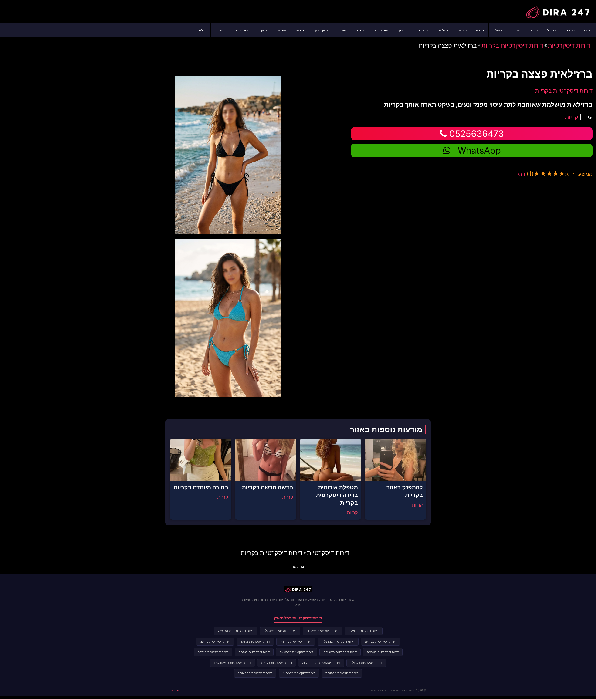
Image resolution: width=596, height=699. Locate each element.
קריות (571, 30)
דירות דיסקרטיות (569, 45)
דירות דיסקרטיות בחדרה (295, 641)
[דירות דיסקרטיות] (558, 10)
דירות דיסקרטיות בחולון (255, 641)
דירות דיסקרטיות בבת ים (380, 641)
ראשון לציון (322, 30)
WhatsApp (479, 150)
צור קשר (298, 566)
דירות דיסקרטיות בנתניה (213, 652)
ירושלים (220, 30)
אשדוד (281, 30)
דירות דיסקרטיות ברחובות (341, 673)
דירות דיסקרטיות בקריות (512, 45)
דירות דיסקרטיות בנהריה (254, 652)
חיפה (587, 30)
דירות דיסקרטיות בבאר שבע (236, 631)
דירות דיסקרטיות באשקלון (280, 631)
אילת (202, 30)
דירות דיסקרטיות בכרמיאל (296, 652)
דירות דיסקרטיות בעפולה (366, 663)
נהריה (534, 30)
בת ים (360, 30)
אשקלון (263, 30)
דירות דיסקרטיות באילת (364, 631)
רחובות (300, 30)
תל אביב (424, 30)
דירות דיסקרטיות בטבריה (383, 652)
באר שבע (242, 30)
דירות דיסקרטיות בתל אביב (255, 673)
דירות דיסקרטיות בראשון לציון (232, 663)
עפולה (497, 30)
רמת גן (403, 30)
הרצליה (444, 30)
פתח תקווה (381, 30)
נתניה (463, 30)
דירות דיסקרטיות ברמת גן (299, 673)
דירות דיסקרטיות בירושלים (340, 652)
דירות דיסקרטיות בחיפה (215, 641)
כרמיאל (552, 30)
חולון (343, 30)
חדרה (480, 30)
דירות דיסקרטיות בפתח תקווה (321, 663)
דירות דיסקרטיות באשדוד (322, 631)
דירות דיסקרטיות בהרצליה (338, 641)
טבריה (515, 30)
